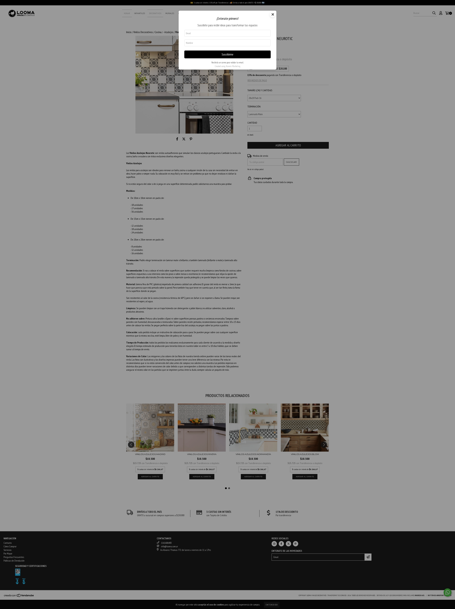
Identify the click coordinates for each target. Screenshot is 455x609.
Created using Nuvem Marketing (227, 66)
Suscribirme (227, 54)
